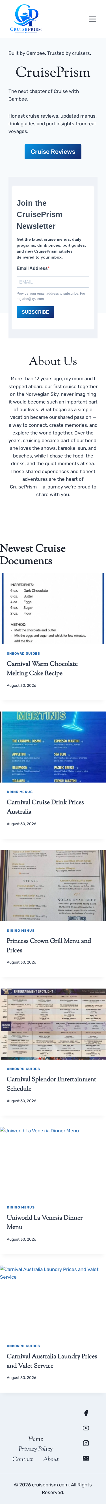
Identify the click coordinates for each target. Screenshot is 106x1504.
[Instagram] (86, 1443)
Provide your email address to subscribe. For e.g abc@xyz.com (51, 296)
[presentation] (53, 608)
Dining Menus (20, 931)
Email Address (32, 268)
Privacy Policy (36, 1449)
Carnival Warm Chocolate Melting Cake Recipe (42, 669)
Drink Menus (20, 792)
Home (35, 1439)
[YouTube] (86, 1428)
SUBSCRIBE (35, 312)
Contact (22, 1459)
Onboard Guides (23, 654)
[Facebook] (86, 1413)
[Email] (86, 1458)
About (51, 1459)
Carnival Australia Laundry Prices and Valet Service (52, 1361)
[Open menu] (92, 19)
